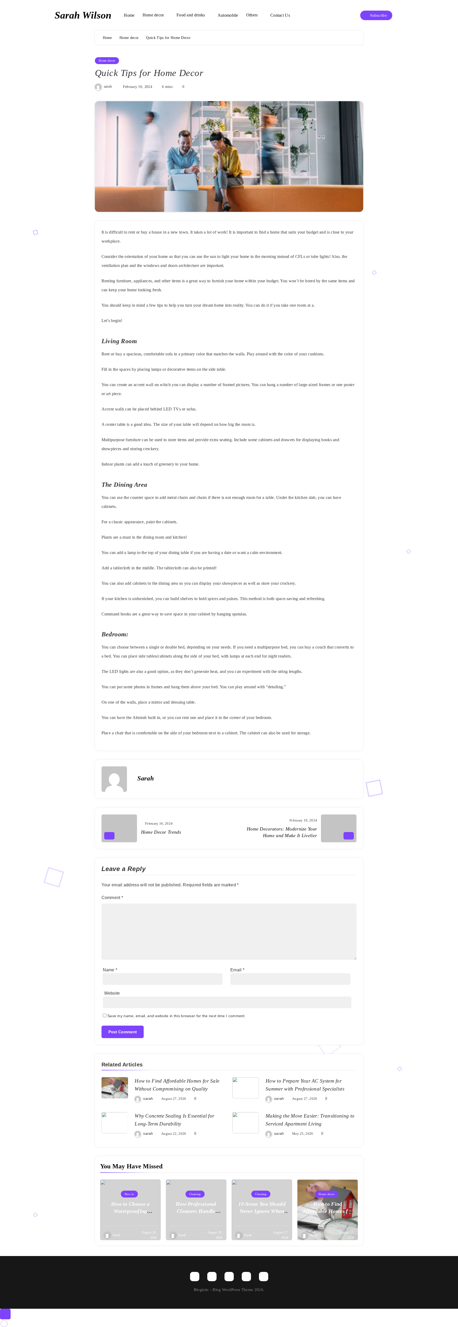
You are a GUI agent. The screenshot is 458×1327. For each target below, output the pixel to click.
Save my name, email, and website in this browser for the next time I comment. (176, 1016)
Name (110, 970)
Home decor (153, 15)
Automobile (228, 15)
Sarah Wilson (83, 15)
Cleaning (195, 1194)
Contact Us (280, 15)
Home (129, 15)
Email (237, 970)
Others (252, 15)
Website (112, 993)
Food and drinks (191, 15)
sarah (108, 87)
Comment (112, 897)
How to (129, 1194)
